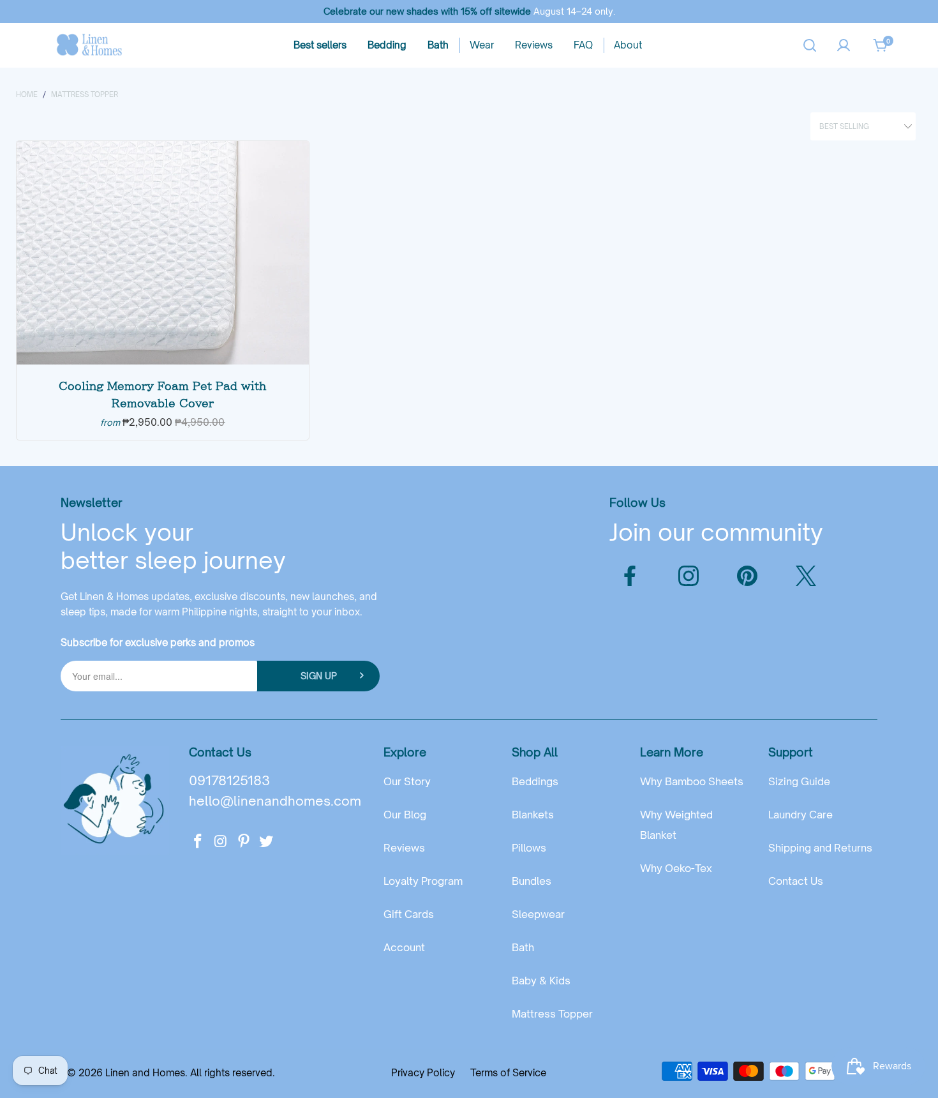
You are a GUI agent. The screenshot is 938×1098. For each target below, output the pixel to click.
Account (404, 947)
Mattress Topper (552, 1013)
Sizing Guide (799, 781)
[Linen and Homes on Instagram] (221, 842)
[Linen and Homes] (89, 45)
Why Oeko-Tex (676, 868)
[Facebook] (629, 576)
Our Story (407, 781)
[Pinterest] (747, 576)
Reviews (404, 847)
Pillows (529, 847)
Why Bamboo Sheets (691, 781)
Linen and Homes (145, 1073)
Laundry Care (800, 814)
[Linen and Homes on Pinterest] (243, 842)
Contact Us (795, 881)
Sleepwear (538, 914)
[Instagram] (688, 576)
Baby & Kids (541, 980)
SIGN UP (319, 675)
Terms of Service (508, 1073)
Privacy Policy (423, 1073)
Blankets (533, 814)
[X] (805, 576)
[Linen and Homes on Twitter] (266, 842)
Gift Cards (408, 914)
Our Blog (404, 814)
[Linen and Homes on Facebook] (198, 842)
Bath (523, 947)
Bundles (531, 881)
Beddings (535, 781)
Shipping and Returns (820, 847)
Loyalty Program (423, 881)
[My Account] (843, 45)
